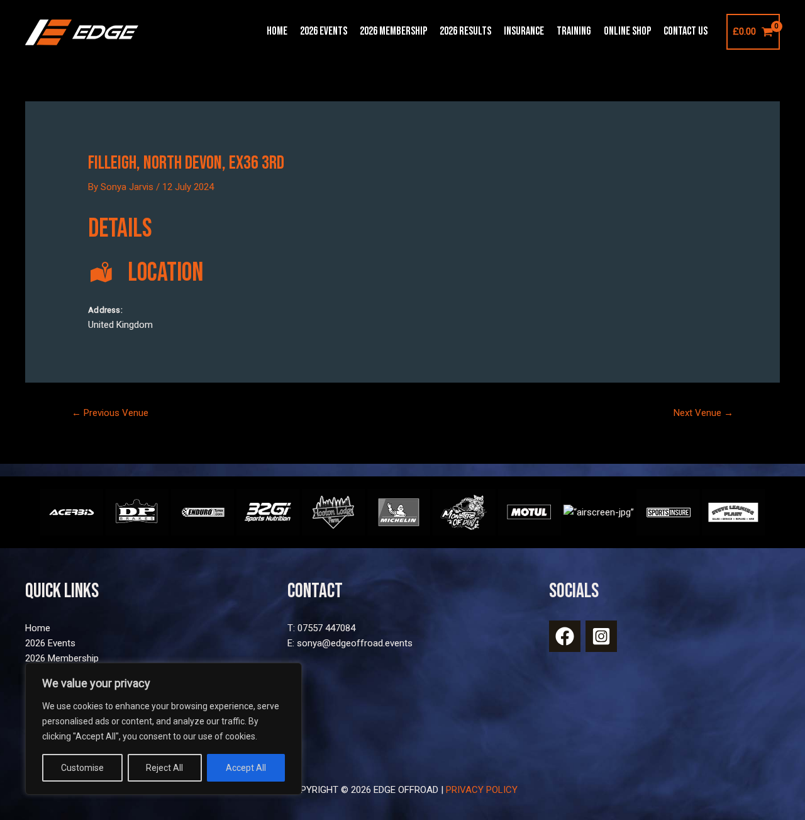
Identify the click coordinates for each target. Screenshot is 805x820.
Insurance (524, 31)
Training (574, 31)
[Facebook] (564, 636)
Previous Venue (110, 412)
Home (277, 31)
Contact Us (685, 31)
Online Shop (627, 31)
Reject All (164, 768)
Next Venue (703, 412)
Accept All (246, 768)
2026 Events (323, 31)
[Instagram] (601, 636)
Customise (82, 768)
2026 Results (465, 31)
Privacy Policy (482, 789)
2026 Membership (393, 31)
